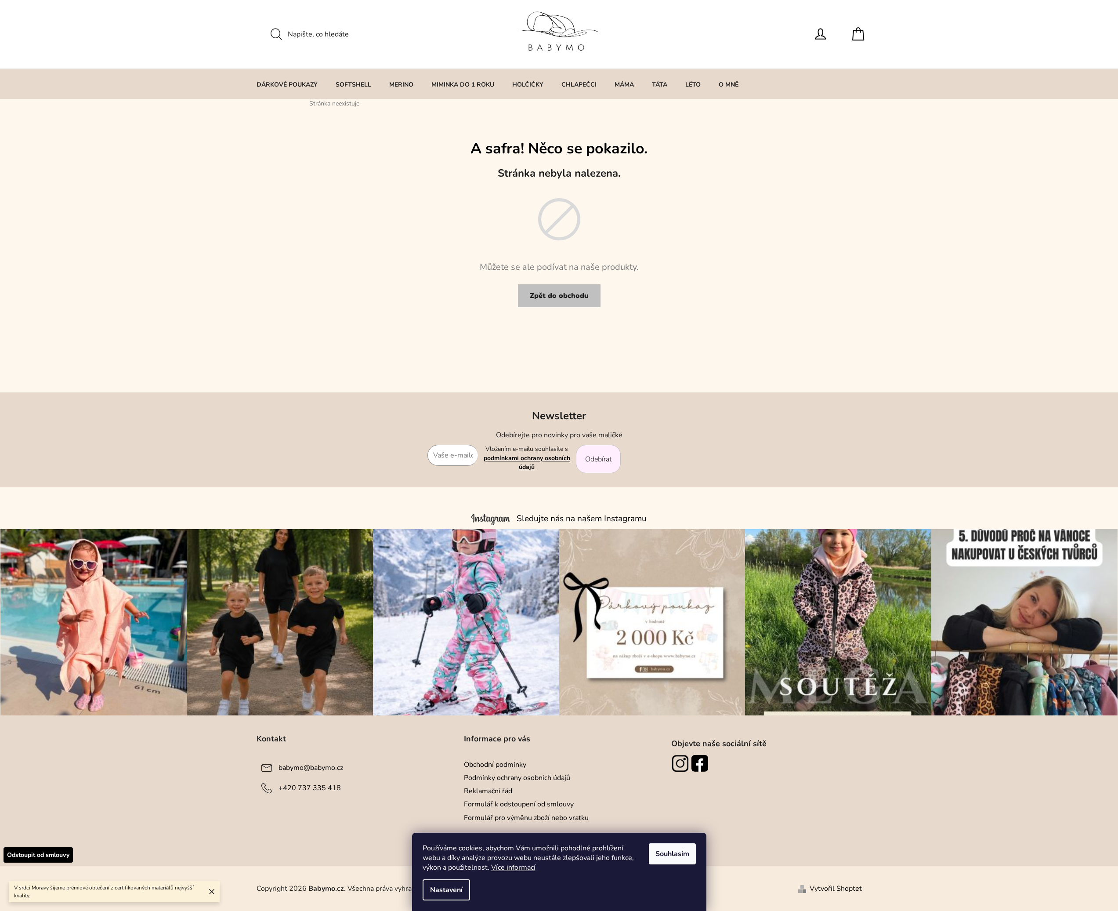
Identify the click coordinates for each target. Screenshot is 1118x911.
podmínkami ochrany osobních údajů (527, 462)
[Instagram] (681, 763)
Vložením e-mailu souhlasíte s (527, 458)
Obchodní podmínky (495, 764)
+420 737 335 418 (310, 788)
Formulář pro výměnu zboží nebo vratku (526, 818)
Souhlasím (672, 854)
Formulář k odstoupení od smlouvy (519, 804)
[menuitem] (287, 84)
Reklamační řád (488, 791)
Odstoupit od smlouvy (38, 855)
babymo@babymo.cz (311, 768)
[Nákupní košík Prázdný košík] (860, 34)
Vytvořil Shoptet (836, 888)
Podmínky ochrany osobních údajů (517, 778)
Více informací (513, 867)
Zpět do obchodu (559, 296)
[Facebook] (701, 763)
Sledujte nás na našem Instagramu (582, 518)
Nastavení (446, 890)
